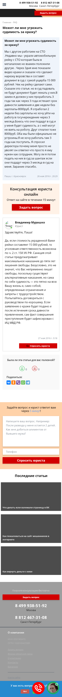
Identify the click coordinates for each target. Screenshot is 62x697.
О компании (14, 658)
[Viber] (18, 382)
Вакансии (13, 666)
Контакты (13, 662)
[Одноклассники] (13, 382)
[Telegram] (28, 382)
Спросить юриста (40, 345)
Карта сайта (14, 677)
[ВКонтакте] (9, 382)
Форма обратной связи (20, 653)
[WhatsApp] (23, 382)
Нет (25, 691)
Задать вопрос (48, 12)
